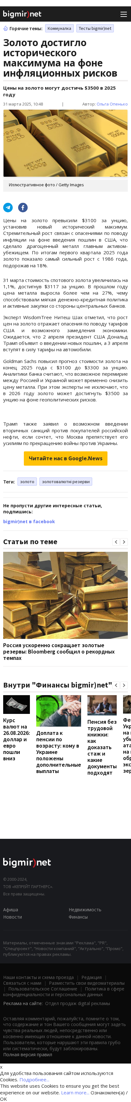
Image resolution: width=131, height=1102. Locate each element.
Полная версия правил (27, 1054)
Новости (12, 917)
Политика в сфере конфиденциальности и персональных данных (63, 991)
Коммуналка (59, 28)
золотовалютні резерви (66, 481)
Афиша (10, 910)
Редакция (91, 977)
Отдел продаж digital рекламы (77, 1003)
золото (27, 481)
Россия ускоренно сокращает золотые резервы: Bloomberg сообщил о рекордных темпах (59, 651)
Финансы (78, 917)
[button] (116, 542)
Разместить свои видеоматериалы (87, 983)
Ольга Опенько (112, 104)
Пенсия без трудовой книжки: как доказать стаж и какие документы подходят (102, 747)
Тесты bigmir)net (95, 28)
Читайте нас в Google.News (65, 458)
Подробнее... (34, 1079)
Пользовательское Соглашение (42, 989)
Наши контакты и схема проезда (38, 977)
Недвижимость (85, 910)
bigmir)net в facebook (29, 521)
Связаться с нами (22, 983)
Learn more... (75, 1092)
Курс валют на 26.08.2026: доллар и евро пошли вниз (16, 739)
